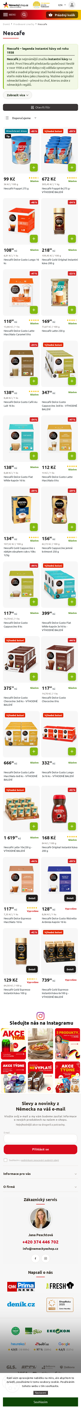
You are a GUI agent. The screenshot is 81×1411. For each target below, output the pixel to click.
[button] (34, 167)
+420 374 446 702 (40, 1241)
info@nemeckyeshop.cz (40, 1248)
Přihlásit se (40, 1149)
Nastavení (40, 1392)
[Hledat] (24, 14)
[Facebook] (35, 1258)
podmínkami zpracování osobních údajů (40, 1160)
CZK (60, 5)
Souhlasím (41, 1402)
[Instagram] (45, 1258)
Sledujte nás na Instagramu (41, 1022)
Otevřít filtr (42, 107)
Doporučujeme (21, 118)
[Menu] (5, 15)
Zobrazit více (16, 95)
